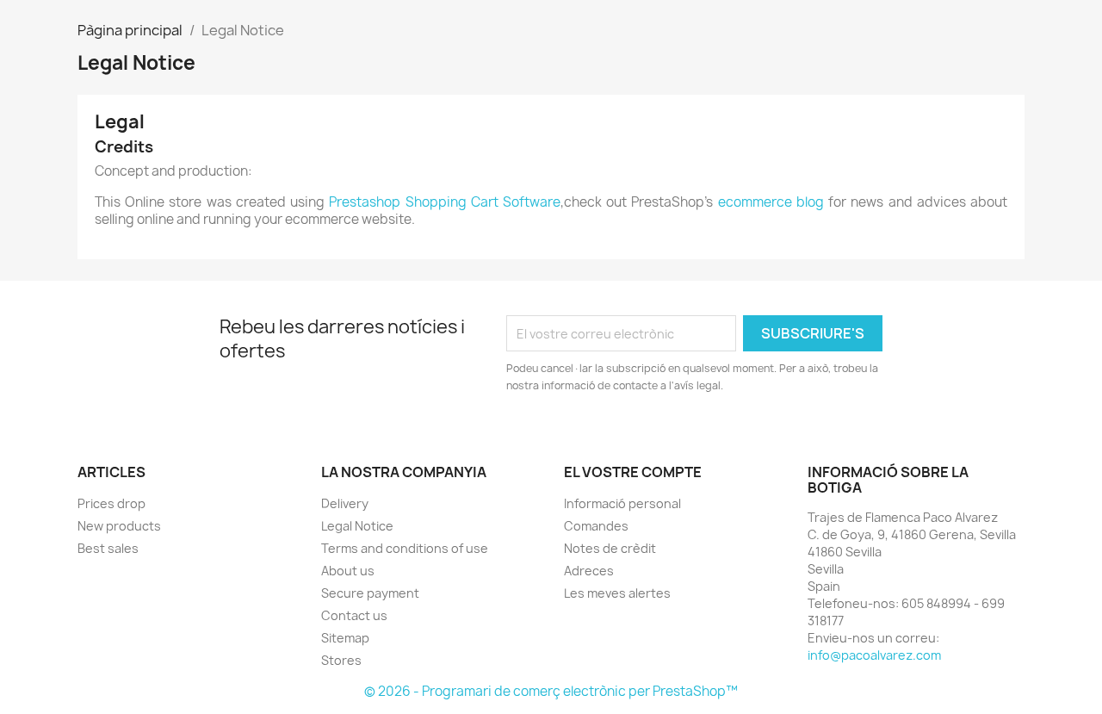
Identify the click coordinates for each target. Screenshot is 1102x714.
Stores (341, 660)
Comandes (596, 526)
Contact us (354, 615)
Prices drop (111, 503)
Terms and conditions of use (404, 548)
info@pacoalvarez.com (874, 655)
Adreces (589, 570)
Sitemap (345, 638)
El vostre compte (633, 472)
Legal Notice (357, 526)
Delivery (344, 503)
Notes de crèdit (610, 548)
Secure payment (370, 593)
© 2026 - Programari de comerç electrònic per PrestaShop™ (551, 691)
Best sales (108, 548)
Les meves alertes (617, 593)
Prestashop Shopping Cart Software (444, 202)
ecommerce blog (771, 202)
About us (348, 570)
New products (119, 526)
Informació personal (622, 503)
